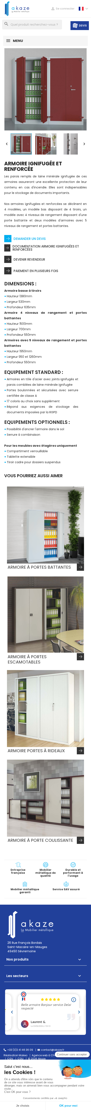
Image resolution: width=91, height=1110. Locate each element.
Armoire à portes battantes (39, 567)
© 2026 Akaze (37, 1058)
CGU (20, 1058)
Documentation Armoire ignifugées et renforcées (45, 248)
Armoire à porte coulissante (40, 840)
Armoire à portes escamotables (27, 659)
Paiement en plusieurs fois (36, 271)
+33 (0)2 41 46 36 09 (20, 1050)
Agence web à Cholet (45, 1055)
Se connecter (62, 9)
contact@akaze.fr (52, 1050)
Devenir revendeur (29, 259)
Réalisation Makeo (15, 1055)
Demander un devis (30, 238)
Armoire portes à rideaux (36, 751)
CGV (10, 1058)
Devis (83, 25)
